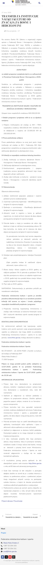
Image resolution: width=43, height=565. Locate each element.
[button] (3, 3)
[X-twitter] (6, 557)
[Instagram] (13, 557)
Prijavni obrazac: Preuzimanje (12, 501)
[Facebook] (2, 557)
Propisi (3, 533)
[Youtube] (10, 557)
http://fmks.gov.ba (34, 463)
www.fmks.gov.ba (14, 338)
